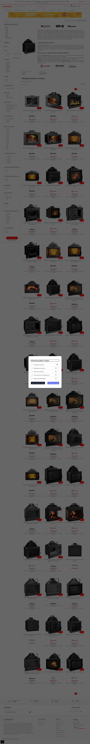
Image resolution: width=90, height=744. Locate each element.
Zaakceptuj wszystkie (53, 383)
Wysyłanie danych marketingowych (42, 375)
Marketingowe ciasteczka (39, 368)
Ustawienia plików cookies (40, 361)
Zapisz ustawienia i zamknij (38, 383)
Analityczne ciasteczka (39, 371)
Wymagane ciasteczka (39, 364)
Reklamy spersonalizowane (40, 378)
